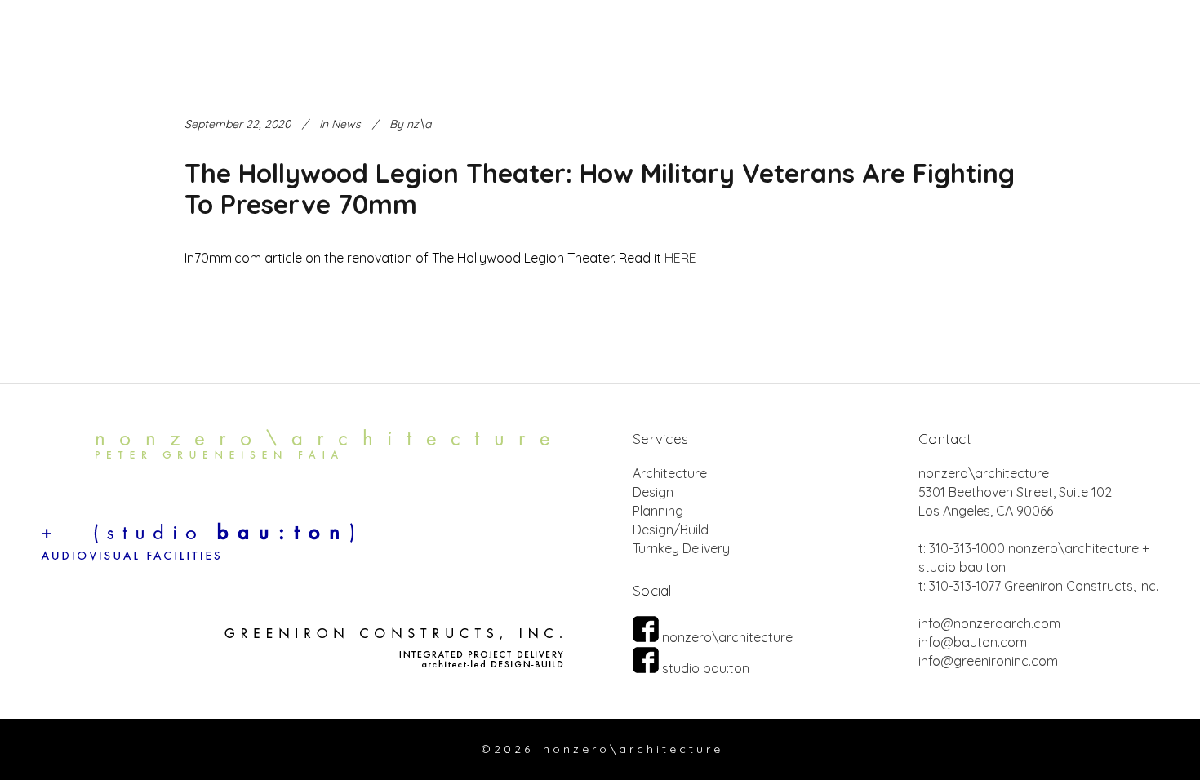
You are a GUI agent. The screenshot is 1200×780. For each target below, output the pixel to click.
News (346, 124)
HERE (680, 258)
